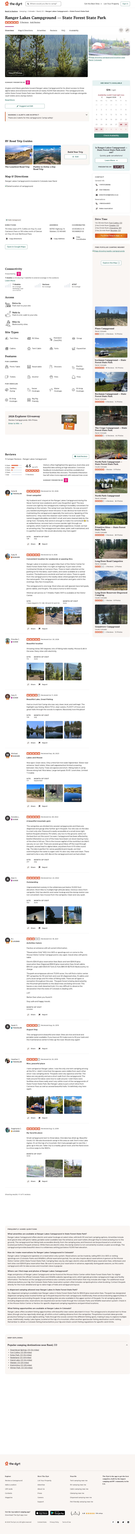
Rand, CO (40, 11)
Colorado (31, 11)
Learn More (10, 281)
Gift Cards (9, 1489)
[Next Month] (120, 97)
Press (40, 1493)
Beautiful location (35, 644)
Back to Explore (11, 11)
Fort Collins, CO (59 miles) (21, 1353)
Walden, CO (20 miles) (19, 1363)
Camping (22, 11)
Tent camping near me (78, 1481)
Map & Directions (25, 31)
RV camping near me (78, 1485)
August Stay (32, 1030)
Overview (9, 31)
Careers (40, 1497)
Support (41, 1502)
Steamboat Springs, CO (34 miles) (24, 1350)
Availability (73, 31)
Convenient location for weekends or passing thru (50, 559)
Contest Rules (42, 1522)
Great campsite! (34, 495)
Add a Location (10, 1485)
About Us (41, 1489)
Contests (8, 1493)
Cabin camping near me (79, 1489)
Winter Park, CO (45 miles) (21, 1368)
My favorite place (34, 1133)
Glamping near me (77, 1493)
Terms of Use (66, 1522)
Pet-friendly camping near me (81, 1502)
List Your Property (111, 4)
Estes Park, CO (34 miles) (21, 1355)
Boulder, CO (116, 231)
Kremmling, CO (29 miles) (21, 1365)
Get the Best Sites (92, 4)
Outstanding (32, 882)
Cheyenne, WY (115, 228)
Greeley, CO (114, 225)
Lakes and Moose (34, 758)
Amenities (41, 31)
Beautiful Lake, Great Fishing (40, 699)
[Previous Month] (102, 97)
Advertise (41, 1485)
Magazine (8, 1497)
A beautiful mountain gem (39, 821)
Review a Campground (13, 1481)
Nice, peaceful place (36, 1064)
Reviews (53, 31)
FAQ (63, 31)
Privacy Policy (54, 1522)
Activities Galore (34, 943)
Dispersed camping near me (81, 1497)
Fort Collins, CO (115, 223)
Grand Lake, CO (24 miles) (21, 1360)
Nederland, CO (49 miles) (20, 1358)
